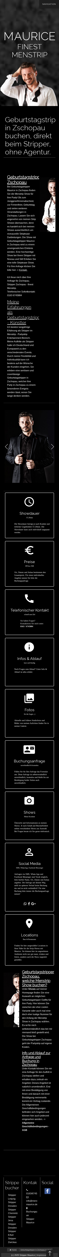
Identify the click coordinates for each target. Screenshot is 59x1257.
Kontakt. (23, 270)
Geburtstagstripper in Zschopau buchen (35, 1250)
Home (14, 1250)
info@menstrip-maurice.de (34, 1203)
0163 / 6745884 (26, 626)
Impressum (42, 1255)
